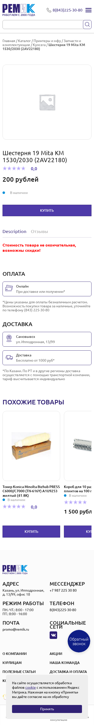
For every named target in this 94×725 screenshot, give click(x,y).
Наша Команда (65, 663)
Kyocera (39, 45)
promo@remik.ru (16, 629)
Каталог (24, 41)
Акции (56, 654)
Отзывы (39, 231)
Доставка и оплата (68, 672)
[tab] (16, 231)
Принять (47, 709)
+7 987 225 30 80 (63, 590)
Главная (9, 41)
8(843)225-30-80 (63, 610)
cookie (30, 687)
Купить (47, 210)
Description (14, 231)
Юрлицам (12, 663)
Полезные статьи (19, 672)
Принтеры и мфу (47, 41)
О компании (15, 654)
